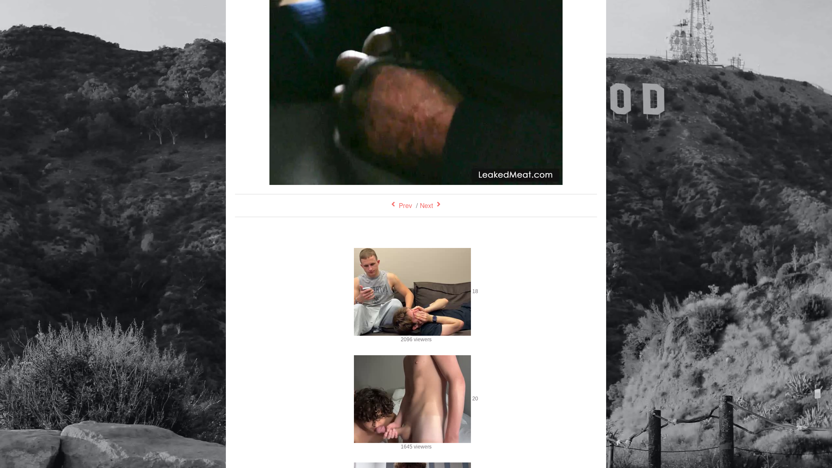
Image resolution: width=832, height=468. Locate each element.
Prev (405, 205)
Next (426, 205)
